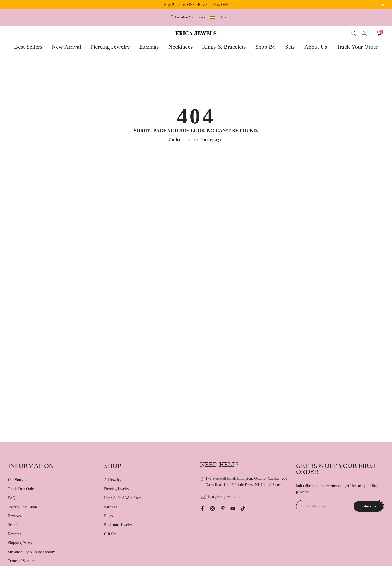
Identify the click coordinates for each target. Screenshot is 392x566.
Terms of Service (21, 561)
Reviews (14, 516)
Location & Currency (190, 17)
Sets (290, 46)
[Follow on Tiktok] (243, 508)
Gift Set (110, 534)
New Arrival (66, 46)
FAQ (11, 498)
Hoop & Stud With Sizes (122, 498)
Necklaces (180, 46)
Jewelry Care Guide (23, 507)
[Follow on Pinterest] (222, 508)
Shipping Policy (20, 543)
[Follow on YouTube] (232, 508)
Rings (108, 516)
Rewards (14, 534)
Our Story (15, 480)
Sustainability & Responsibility (31, 552)
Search (13, 525)
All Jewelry (112, 480)
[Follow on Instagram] (212, 508)
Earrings (149, 46)
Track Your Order (357, 46)
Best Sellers (28, 46)
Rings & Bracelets (224, 46)
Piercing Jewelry (110, 46)
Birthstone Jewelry (118, 525)
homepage (211, 140)
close (12, 5)
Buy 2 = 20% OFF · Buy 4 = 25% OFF (196, 4)
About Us (315, 46)
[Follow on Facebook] (202, 508)
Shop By (265, 46)
